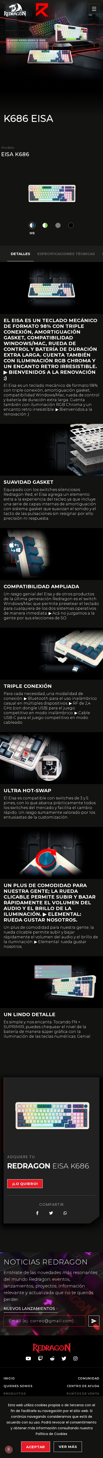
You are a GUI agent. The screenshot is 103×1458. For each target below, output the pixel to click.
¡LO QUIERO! (25, 1183)
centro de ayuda (83, 1386)
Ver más (68, 1446)
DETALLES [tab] (20, 253)
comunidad (88, 1378)
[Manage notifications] (8, 1449)
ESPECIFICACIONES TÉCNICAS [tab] (66, 253)
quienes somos (18, 1386)
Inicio (9, 1378)
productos (15, 1393)
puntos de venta (83, 1393)
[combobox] (31, 1309)
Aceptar (35, 1447)
